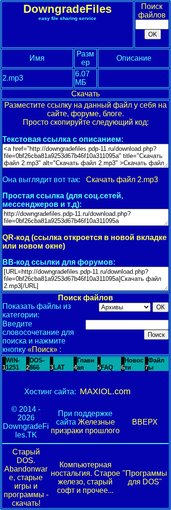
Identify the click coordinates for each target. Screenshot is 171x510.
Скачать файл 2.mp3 (122, 180)
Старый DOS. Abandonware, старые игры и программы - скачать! (26, 477)
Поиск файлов (152, 10)
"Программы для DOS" (145, 477)
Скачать (85, 94)
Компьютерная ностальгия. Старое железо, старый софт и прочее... (85, 477)
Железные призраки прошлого (85, 426)
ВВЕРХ (145, 422)
